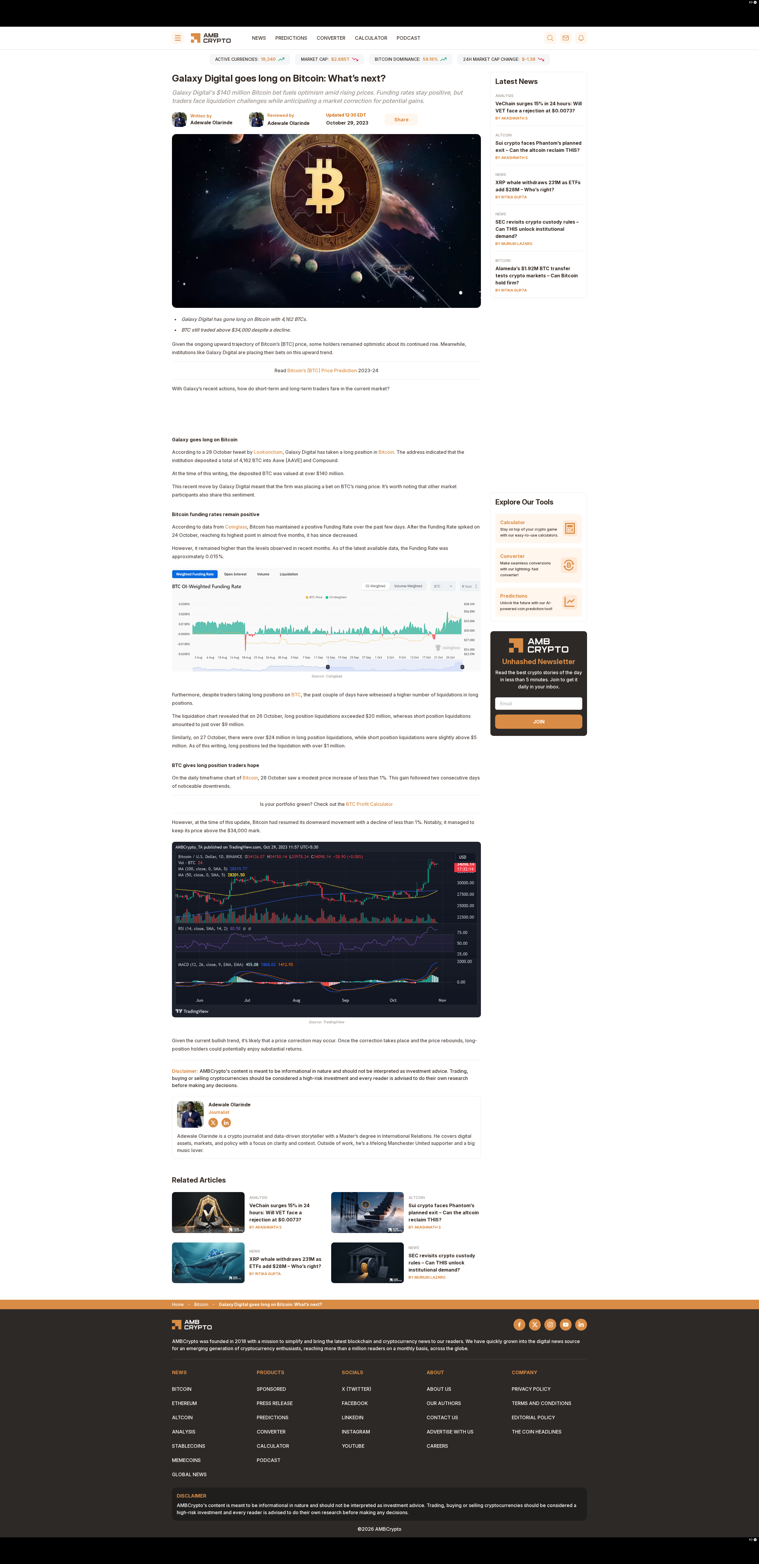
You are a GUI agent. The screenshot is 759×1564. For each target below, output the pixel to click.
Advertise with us (450, 1432)
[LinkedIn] (226, 1122)
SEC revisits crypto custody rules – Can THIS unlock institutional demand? (442, 1263)
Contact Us (442, 1417)
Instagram (356, 1432)
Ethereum (184, 1403)
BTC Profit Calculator (369, 804)
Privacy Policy (531, 1389)
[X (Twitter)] (213, 1122)
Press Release (275, 1403)
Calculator (371, 38)
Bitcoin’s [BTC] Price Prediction (322, 370)
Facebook (355, 1403)
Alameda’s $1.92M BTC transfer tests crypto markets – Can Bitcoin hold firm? (536, 275)
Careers (437, 1446)
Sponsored (271, 1389)
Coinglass (236, 527)
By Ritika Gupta (265, 1274)
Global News (189, 1474)
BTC (296, 695)
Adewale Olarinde (211, 122)
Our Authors (444, 1403)
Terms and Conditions (541, 1403)
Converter (331, 38)
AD (750, 2)
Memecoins (186, 1460)
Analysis (258, 1197)
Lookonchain (268, 452)
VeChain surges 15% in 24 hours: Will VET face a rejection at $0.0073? (279, 1212)
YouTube (353, 1446)
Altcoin (417, 1197)
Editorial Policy (533, 1417)
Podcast (408, 38)
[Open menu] (178, 38)
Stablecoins (188, 1446)
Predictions (291, 38)
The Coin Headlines (537, 1432)
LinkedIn (352, 1417)
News (259, 38)
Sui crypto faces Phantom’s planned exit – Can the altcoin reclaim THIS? (444, 1212)
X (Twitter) (356, 1389)
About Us (439, 1389)
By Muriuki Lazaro (427, 1277)
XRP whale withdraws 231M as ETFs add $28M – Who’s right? (285, 1262)
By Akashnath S (265, 1227)
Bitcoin (386, 452)
